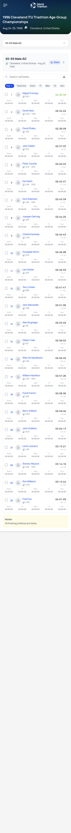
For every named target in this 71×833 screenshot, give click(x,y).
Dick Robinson (29, 198)
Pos (8, 85)
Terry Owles (28, 287)
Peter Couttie (29, 163)
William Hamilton (31, 375)
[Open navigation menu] (5, 5)
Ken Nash (27, 181)
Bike (48, 85)
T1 (40, 85)
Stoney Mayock (30, 463)
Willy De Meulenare (32, 357)
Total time (21, 85)
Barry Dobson (29, 410)
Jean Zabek (28, 145)
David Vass (28, 110)
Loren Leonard (29, 446)
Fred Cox (27, 498)
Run (62, 85)
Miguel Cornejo (30, 93)
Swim (32, 85)
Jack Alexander (30, 304)
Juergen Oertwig (31, 216)
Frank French (29, 393)
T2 (55, 85)
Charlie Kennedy (31, 234)
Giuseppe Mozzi (30, 251)
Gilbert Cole (28, 340)
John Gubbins (29, 428)
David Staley (29, 128)
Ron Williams (29, 481)
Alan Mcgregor (30, 322)
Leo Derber (28, 269)
